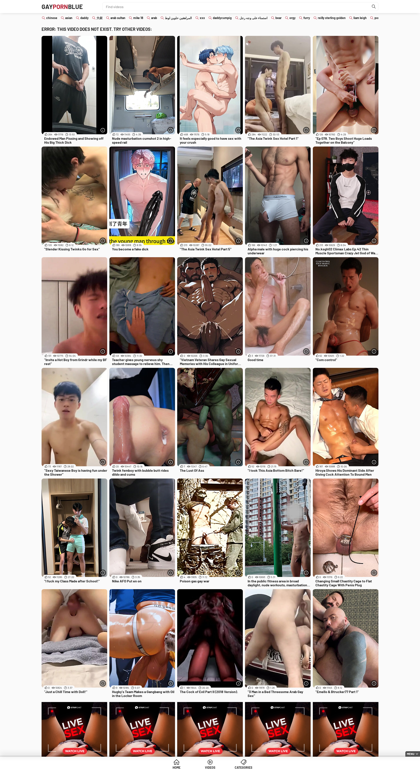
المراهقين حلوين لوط (178, 18)
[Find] (373, 6)
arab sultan (117, 18)
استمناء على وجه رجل (254, 18)
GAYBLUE (62, 6)
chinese (51, 18)
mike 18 (138, 18)
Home (176, 767)
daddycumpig (222, 18)
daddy (84, 18)
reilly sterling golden (332, 18)
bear (278, 18)
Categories (243, 767)
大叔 (99, 18)
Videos (210, 767)
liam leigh (360, 18)
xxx (202, 18)
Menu (410, 754)
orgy (292, 18)
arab (154, 18)
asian (68, 18)
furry (306, 18)
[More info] (103, 130)
